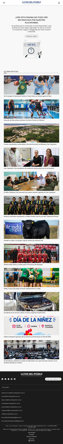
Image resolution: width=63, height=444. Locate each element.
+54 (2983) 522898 (31, 427)
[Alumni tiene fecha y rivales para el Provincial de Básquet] (31, 253)
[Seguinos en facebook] (15, 379)
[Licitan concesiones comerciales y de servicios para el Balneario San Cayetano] (31, 133)
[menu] (11, 2)
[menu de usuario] (59, 2)
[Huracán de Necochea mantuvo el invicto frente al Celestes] (31, 109)
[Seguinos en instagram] (11, 379)
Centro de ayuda (31, 432)
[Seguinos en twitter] (8, 379)
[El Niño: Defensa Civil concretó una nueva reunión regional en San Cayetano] (31, 181)
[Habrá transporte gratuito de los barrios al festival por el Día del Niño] (31, 325)
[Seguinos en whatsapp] (2, 379)
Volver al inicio (31, 36)
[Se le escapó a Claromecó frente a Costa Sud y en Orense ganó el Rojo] (31, 85)
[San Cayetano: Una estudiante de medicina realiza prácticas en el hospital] (31, 157)
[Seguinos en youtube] (5, 379)
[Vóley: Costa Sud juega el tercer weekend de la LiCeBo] (31, 277)
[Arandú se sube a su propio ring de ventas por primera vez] (31, 229)
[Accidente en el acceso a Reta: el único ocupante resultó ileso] (31, 301)
